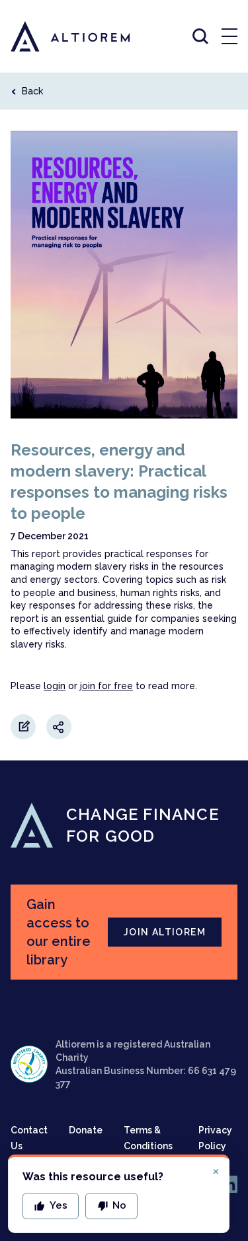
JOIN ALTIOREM (165, 932)
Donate (86, 1130)
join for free (106, 686)
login (54, 686)
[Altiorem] (58, 36)
